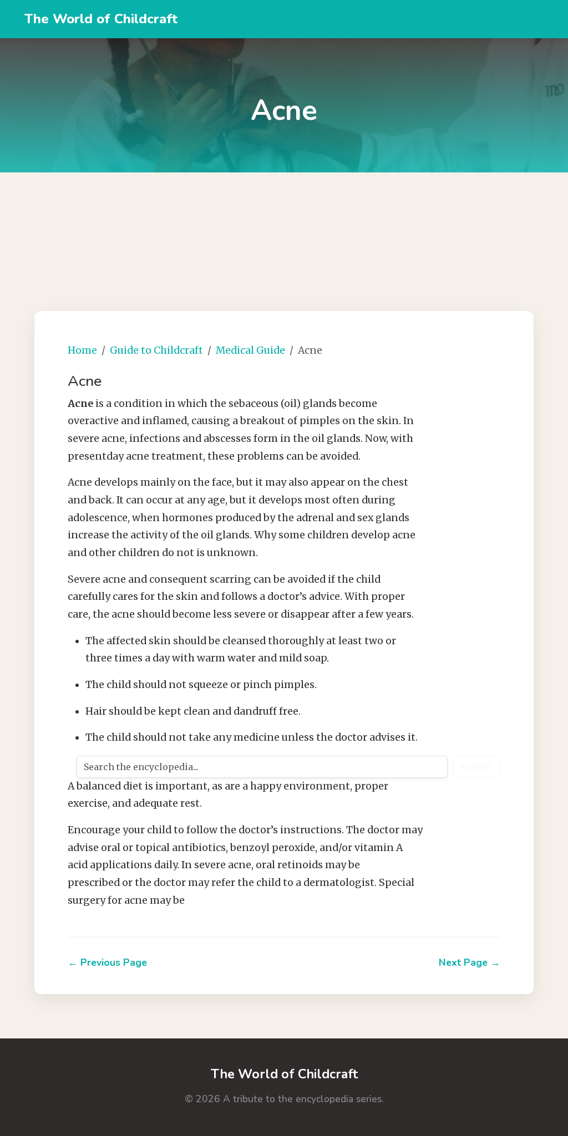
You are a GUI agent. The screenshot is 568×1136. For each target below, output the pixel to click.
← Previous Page (107, 962)
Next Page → (469, 962)
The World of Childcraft (101, 19)
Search (476, 766)
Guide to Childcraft (156, 350)
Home (82, 350)
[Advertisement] (284, 227)
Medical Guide (250, 350)
